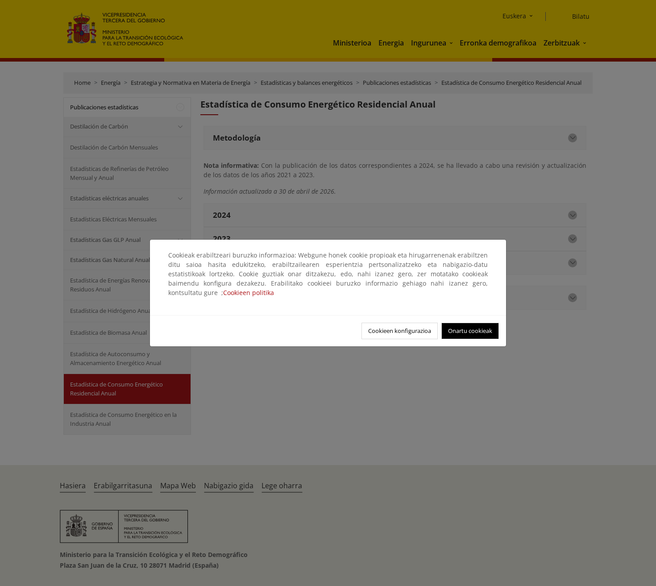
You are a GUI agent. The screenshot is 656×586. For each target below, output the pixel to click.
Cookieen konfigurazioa (399, 331)
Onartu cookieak (470, 331)
